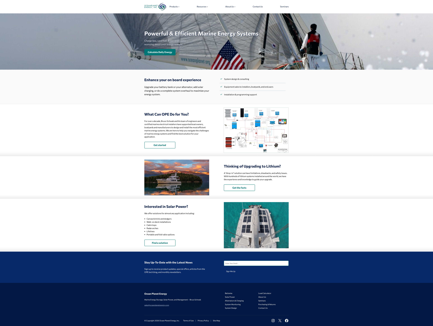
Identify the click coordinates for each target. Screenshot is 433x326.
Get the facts (239, 187)
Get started (160, 145)
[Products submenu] (178, 6)
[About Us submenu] (234, 6)
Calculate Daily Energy (160, 52)
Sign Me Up (230, 271)
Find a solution (160, 242)
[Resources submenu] (207, 6)
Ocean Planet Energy (155, 293)
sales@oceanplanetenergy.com (156, 305)
